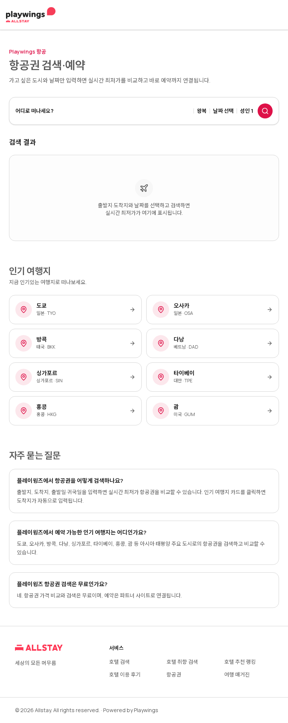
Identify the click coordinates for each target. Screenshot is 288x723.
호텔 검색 (119, 661)
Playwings (146, 710)
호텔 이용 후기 (125, 674)
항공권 (173, 674)
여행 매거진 (237, 674)
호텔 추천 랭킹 (240, 661)
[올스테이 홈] (31, 15)
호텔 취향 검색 (182, 661)
